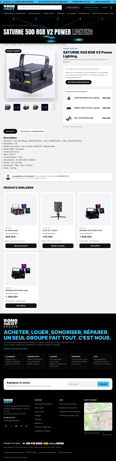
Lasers (20, 44)
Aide (61, 400)
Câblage (61, 13)
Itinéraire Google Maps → (92, 434)
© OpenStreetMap (106, 434)
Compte (104, 7)
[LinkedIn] (26, 426)
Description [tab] (10, 131)
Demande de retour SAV (68, 408)
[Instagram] (6, 426)
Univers (38, 400)
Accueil (6, 44)
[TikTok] (21, 426)
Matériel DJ (84, 13)
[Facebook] (11, 426)
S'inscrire (103, 384)
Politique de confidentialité (47, 452)
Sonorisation (34, 13)
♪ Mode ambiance (72, 7)
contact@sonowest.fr (11, 420)
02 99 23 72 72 (63, 176)
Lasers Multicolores (31, 44)
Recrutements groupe (65, 452)
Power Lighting (70, 48)
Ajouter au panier (21, 246)
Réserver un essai (91, 7)
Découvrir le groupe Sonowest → (16, 349)
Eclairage (72, 13)
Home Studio (48, 13)
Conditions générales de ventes (14, 452)
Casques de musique (42, 431)
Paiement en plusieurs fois (69, 415)
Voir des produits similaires (78, 82)
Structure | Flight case (103, 13)
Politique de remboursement (69, 412)
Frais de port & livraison (68, 404)
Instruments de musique (15, 13)
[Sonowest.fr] (9, 7)
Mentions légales (31, 452)
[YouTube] (16, 426)
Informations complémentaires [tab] (32, 131)
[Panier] (111, 7)
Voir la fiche (95, 246)
